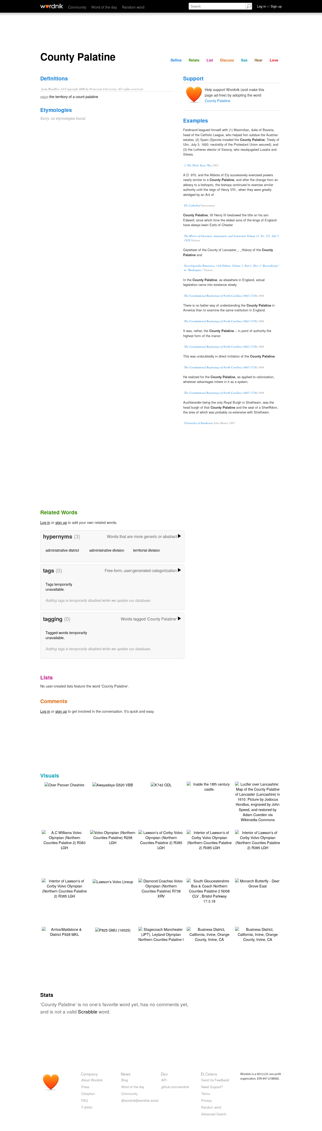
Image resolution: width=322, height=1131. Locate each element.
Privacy (206, 1100)
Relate (194, 60)
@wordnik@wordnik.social (139, 1100)
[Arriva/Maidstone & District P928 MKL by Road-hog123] (64, 931)
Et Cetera (209, 1074)
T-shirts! (87, 1107)
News (126, 1074)
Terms (205, 1093)
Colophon (88, 1093)
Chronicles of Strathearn (198, 423)
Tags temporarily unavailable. (59, 586)
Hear (259, 60)
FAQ (84, 1100)
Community (77, 7)
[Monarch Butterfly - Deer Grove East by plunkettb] (257, 882)
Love (274, 60)
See (244, 60)
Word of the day (104, 7)
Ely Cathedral (192, 205)
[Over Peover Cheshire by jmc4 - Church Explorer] (64, 784)
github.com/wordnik (175, 1086)
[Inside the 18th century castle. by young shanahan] (209, 786)
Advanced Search (213, 1114)
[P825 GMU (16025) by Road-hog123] (113, 929)
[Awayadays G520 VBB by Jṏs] (112, 784)
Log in (45, 522)
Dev (164, 1074)
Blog (124, 1080)
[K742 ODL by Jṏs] (161, 784)
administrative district (62, 550)
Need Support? (212, 1086)
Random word (133, 7)
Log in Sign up (269, 6)
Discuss (227, 60)
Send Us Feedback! (215, 1080)
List (210, 60)
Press (85, 1086)
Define (176, 60)
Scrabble (87, 1011)
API (164, 1080)
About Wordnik (91, 1080)
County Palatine (217, 100)
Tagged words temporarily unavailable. (66, 635)
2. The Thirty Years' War (198, 165)
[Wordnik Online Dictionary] (51, 6)
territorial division (146, 550)
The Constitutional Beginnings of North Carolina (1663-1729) (220, 295)
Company (89, 1074)
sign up (61, 522)
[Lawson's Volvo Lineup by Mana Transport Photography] (113, 881)
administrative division (106, 550)
